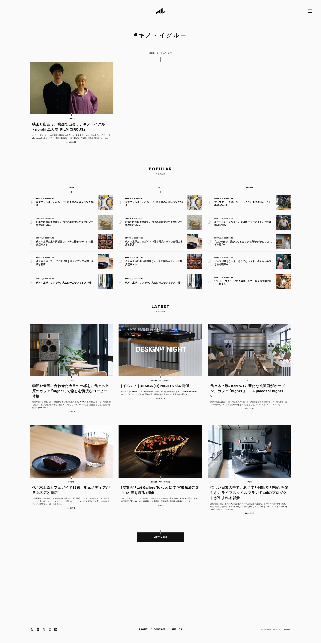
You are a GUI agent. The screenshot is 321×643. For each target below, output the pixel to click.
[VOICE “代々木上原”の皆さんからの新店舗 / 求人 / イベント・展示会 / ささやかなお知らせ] (160, 582)
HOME (152, 53)
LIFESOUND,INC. (269, 629)
